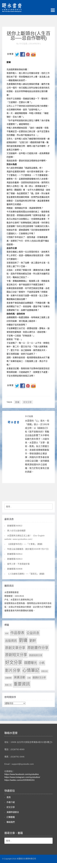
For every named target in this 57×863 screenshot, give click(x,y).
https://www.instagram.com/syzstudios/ (22, 777)
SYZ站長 (29, 416)
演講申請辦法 (13, 812)
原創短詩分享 (35, 655)
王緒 (29, 678)
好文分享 (27, 402)
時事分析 (44, 671)
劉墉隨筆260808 (14, 569)
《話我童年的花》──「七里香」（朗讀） (25, 544)
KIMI (6, 633)
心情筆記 (30, 670)
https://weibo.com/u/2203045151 (19, 780)
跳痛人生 (8, 685)
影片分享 (12, 670)
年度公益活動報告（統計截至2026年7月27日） (28, 549)
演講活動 (19, 677)
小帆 (42, 662)
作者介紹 (11, 802)
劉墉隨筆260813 (14, 559)
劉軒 (32, 640)
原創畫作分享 (37, 648)
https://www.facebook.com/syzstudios (21, 774)
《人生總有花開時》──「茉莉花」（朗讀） (26, 574)
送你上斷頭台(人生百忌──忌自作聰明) (28, 36)
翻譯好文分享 (39, 677)
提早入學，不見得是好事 (18, 564)
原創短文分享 (16, 655)
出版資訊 (11, 640)
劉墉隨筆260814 (14, 554)
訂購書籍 (11, 817)
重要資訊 (22, 684)
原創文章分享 (15, 648)
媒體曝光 (30, 663)
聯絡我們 (11, 822)
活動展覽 (8, 678)
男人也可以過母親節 (16, 530)
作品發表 (17, 633)
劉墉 (17, 402)
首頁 (9, 797)
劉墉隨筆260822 (14, 525)
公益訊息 (32, 633)
